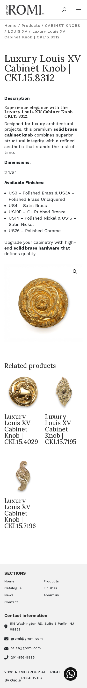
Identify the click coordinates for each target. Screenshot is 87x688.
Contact (11, 602)
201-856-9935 (23, 657)
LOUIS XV (17, 31)
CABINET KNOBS (62, 25)
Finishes (50, 588)
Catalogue (13, 588)
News (8, 595)
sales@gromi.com (26, 648)
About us (51, 595)
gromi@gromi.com (27, 638)
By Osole (12, 680)
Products (31, 25)
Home (10, 25)
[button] (75, 271)
